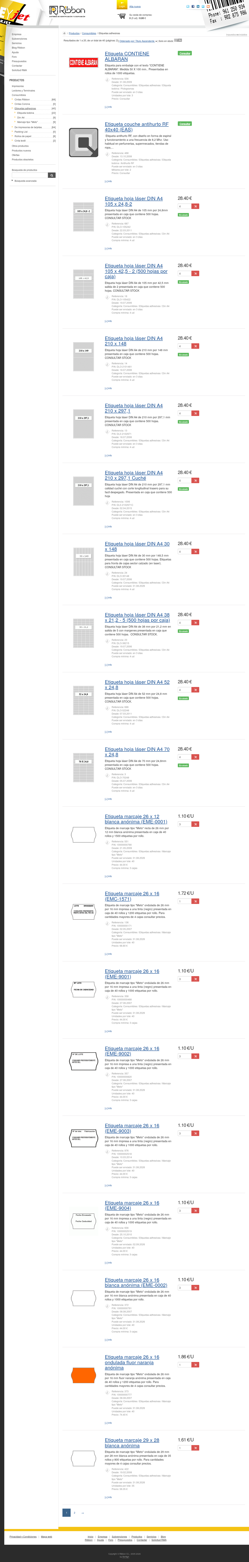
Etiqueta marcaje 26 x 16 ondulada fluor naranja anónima (132, 1362)
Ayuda (15, 52)
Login (122, 6)
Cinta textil (20, 140)
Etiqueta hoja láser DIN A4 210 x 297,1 (134, 408)
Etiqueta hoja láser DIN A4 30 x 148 (137, 546)
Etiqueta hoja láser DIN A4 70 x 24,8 (137, 751)
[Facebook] (193, 6)
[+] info (108, 106)
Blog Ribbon (18, 47)
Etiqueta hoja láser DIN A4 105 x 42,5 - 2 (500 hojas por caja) (136, 270)
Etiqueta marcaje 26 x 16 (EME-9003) (132, 1128)
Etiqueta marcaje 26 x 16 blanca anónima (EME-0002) (136, 1282)
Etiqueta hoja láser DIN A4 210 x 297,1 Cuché (134, 475)
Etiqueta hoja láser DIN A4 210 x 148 (134, 340)
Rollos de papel (23, 136)
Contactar (17, 65)
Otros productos (20, 145)
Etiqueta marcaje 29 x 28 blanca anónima (132, 1442)
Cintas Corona (22, 103)
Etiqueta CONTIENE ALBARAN (127, 56)
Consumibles (19, 95)
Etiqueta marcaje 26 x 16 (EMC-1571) (132, 896)
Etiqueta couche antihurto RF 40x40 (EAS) (137, 126)
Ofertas (15, 155)
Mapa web (46, 1536)
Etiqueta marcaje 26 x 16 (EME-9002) (132, 1051)
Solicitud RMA (19, 70)
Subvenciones (19, 38)
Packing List (21, 131)
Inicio (90, 1536)
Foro (14, 56)
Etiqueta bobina (25, 112)
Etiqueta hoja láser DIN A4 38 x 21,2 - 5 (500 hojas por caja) (137, 617)
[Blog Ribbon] (208, 6)
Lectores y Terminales (23, 90)
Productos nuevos (21, 150)
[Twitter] (187, 6)
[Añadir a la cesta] (195, 206)
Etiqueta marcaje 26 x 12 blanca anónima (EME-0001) (136, 818)
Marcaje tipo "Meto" (27, 121)
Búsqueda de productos (24, 169)
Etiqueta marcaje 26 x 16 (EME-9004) (132, 1205)
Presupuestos (19, 61)
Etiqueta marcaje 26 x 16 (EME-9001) (132, 973)
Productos (74, 33)
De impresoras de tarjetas (28, 127)
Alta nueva (135, 6)
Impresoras (18, 86)
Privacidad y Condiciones (23, 1536)
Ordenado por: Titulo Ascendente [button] (137, 41)
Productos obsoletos (22, 159)
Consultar (185, 53)
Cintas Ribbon (22, 99)
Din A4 (21, 117)
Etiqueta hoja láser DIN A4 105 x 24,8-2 (134, 201)
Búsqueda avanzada (26, 180)
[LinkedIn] (198, 6)
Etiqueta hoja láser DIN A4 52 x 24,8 (137, 684)
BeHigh (126, 1556)
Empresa (16, 34)
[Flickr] (203, 6)
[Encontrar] (52, 175)
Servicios (17, 43)
